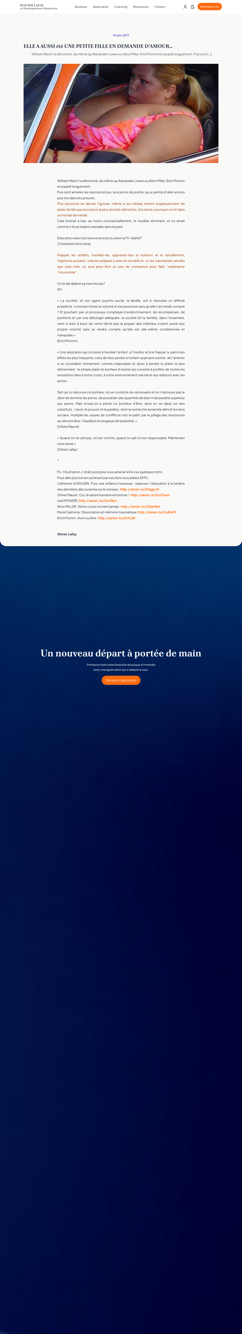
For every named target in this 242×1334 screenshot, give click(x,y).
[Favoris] (192, 6)
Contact (159, 7)
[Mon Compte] (185, 6)
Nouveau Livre (209, 6)
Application (100, 7)
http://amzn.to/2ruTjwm (150, 495)
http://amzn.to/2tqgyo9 (139, 489)
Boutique (81, 7)
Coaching (120, 7)
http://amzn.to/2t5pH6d (140, 506)
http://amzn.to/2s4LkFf (157, 512)
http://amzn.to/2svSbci (98, 500)
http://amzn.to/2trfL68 (116, 518)
